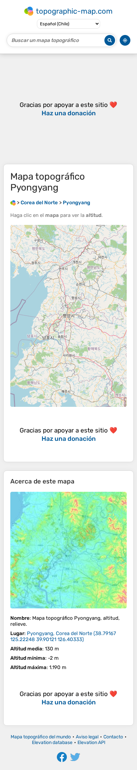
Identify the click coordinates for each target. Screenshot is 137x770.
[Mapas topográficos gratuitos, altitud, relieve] (13, 203)
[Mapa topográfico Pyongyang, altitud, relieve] (68, 550)
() (63, 636)
